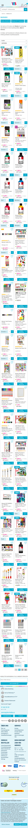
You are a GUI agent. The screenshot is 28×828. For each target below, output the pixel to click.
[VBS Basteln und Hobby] (14, 3)
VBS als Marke (4, 731)
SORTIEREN (4, 43)
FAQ (15, 737)
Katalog (16, 728)
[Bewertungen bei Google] (14, 778)
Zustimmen (23, 824)
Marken (3, 13)
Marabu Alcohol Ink (5, 21)
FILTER (3, 40)
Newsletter (17, 733)
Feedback (21, 716)
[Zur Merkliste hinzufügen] (12, 47)
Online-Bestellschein (6, 745)
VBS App (3, 759)
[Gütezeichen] (4, 784)
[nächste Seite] (25, 670)
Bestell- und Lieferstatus (20, 760)
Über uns (3, 728)
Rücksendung (4, 754)
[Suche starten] (25, 9)
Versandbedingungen (6, 747)
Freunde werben (18, 731)
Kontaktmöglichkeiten (20, 758)
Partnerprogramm (5, 730)
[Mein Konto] (22, 5)
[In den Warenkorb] (25, 68)
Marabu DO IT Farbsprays (17, 21)
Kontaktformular (7, 716)
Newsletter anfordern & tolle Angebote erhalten (14, 676)
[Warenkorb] (25, 5)
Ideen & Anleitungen (19, 735)
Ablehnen (17, 824)
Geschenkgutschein (19, 730)
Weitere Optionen (6, 824)
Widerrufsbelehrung (5, 749)
